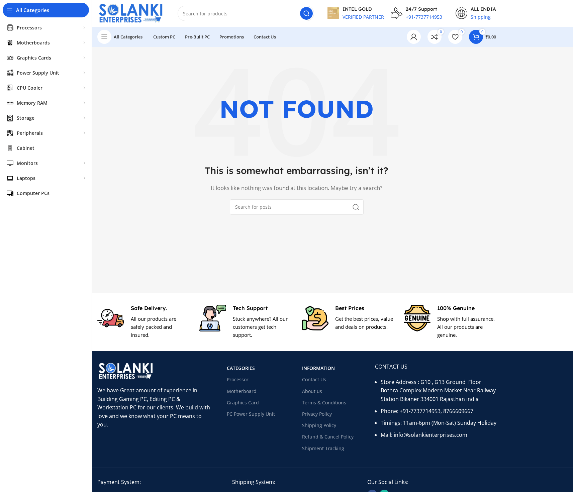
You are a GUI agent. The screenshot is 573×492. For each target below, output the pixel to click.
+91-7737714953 (420, 411)
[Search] (306, 13)
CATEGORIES (241, 368)
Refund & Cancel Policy (328, 436)
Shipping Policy (319, 425)
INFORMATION (318, 368)
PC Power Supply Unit (251, 414)
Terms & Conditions (324, 402)
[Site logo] (130, 12)
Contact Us (314, 379)
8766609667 (458, 411)
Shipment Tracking (323, 448)
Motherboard (242, 391)
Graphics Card (243, 402)
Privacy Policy (317, 414)
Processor (238, 379)
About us (312, 391)
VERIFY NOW (362, 37)
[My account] (413, 36)
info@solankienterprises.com (430, 434)
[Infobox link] (143, 322)
